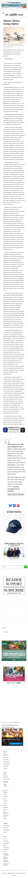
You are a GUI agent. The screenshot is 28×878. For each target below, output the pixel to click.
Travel (5, 794)
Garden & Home (5, 816)
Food (4, 798)
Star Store (6, 847)
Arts (4, 772)
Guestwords (6, 830)
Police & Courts (5, 755)
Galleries (5, 777)
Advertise (5, 841)
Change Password (6, 854)
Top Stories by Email (6, 864)
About (4, 838)
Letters (5, 832)
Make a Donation (5, 857)
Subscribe (6, 849)
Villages (5, 768)
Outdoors (5, 807)
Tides (4, 818)
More (4, 836)
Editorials (5, 827)
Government (6, 761)
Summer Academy (5, 861)
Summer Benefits (5, 782)
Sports (5, 809)
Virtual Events (5, 785)
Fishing (5, 796)
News (4, 752)
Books (5, 775)
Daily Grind (6, 764)
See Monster (6, 779)
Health (5, 803)
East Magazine (5, 812)
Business (5, 759)
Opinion (5, 823)
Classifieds (6, 843)
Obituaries (6, 757)
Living (5, 792)
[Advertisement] (14, 704)
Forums (5, 632)
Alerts (4, 851)
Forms (5, 845)
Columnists (6, 825)
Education (6, 766)
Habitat (5, 801)
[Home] (14, 14)
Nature (5, 805)
